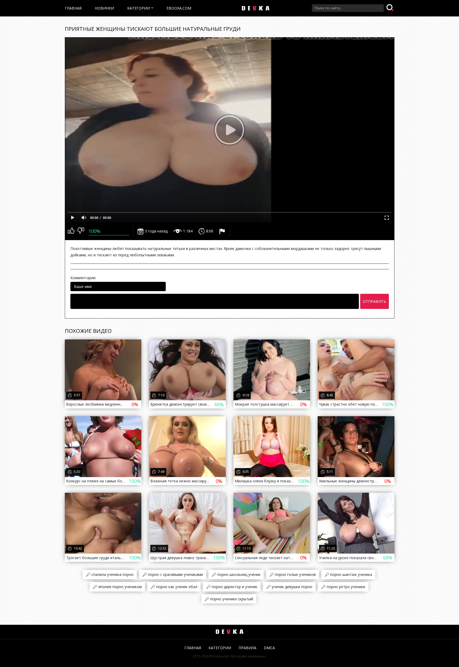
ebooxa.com (179, 8)
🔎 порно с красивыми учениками (172, 574)
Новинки (104, 8)
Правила (247, 647)
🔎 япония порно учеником (117, 586)
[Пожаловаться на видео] (222, 231)
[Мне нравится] (71, 231)
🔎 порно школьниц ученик (236, 574)
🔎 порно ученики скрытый (229, 598)
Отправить (374, 301)
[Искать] (390, 8)
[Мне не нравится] (80, 231)
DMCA (269, 647)
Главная (73, 8)
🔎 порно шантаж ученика (348, 574)
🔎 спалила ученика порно (110, 574)
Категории (138, 8)
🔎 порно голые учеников (292, 574)
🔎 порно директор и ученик (231, 586)
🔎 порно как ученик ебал (174, 586)
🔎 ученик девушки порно (289, 586)
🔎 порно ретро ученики (343, 586)
